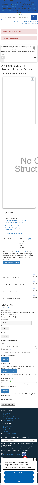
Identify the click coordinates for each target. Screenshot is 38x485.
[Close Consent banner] (35, 459)
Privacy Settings (19, 473)
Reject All (19, 477)
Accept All (19, 481)
